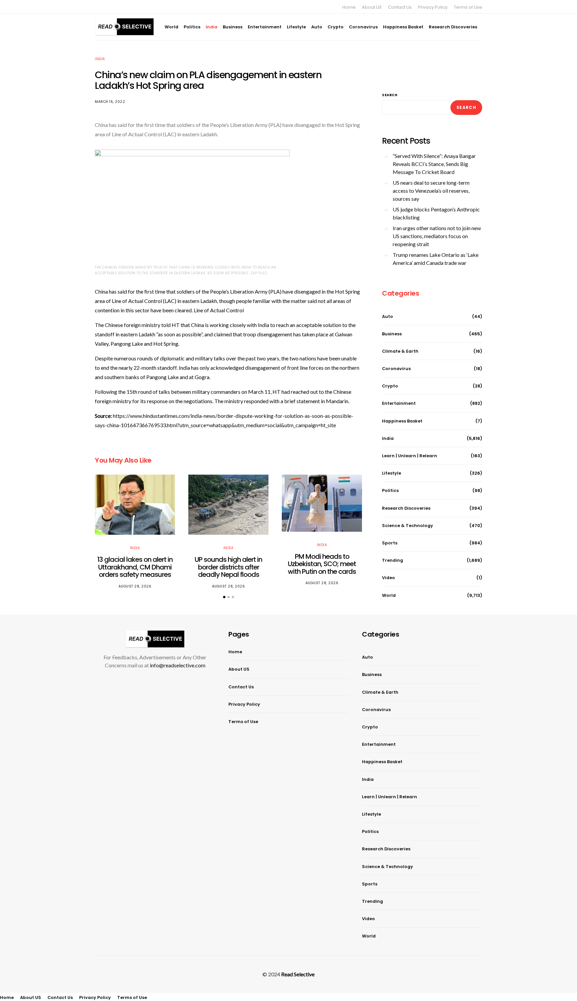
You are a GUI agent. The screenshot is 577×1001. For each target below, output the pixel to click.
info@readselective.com (177, 665)
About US (372, 7)
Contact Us (400, 7)
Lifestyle (296, 27)
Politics (192, 27)
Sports (389, 543)
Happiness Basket (403, 27)
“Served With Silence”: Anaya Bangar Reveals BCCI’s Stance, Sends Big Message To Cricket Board (434, 164)
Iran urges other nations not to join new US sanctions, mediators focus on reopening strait (437, 236)
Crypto (336, 27)
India (211, 27)
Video (388, 577)
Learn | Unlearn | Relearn (409, 456)
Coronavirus (363, 27)
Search (389, 95)
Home (349, 7)
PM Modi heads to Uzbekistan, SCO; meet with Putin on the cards (322, 564)
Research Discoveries (453, 27)
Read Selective (298, 974)
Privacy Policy (432, 7)
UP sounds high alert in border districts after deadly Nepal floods (228, 567)
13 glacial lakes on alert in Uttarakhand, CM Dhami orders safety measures (135, 567)
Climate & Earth (400, 351)
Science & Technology (407, 525)
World (171, 27)
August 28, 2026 (135, 586)
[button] (224, 597)
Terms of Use (468, 7)
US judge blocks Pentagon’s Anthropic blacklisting (436, 213)
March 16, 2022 (110, 101)
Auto (316, 27)
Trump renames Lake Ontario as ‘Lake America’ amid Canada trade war (435, 259)
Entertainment (264, 27)
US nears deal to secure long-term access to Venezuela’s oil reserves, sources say (431, 190)
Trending (392, 560)
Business (232, 27)
